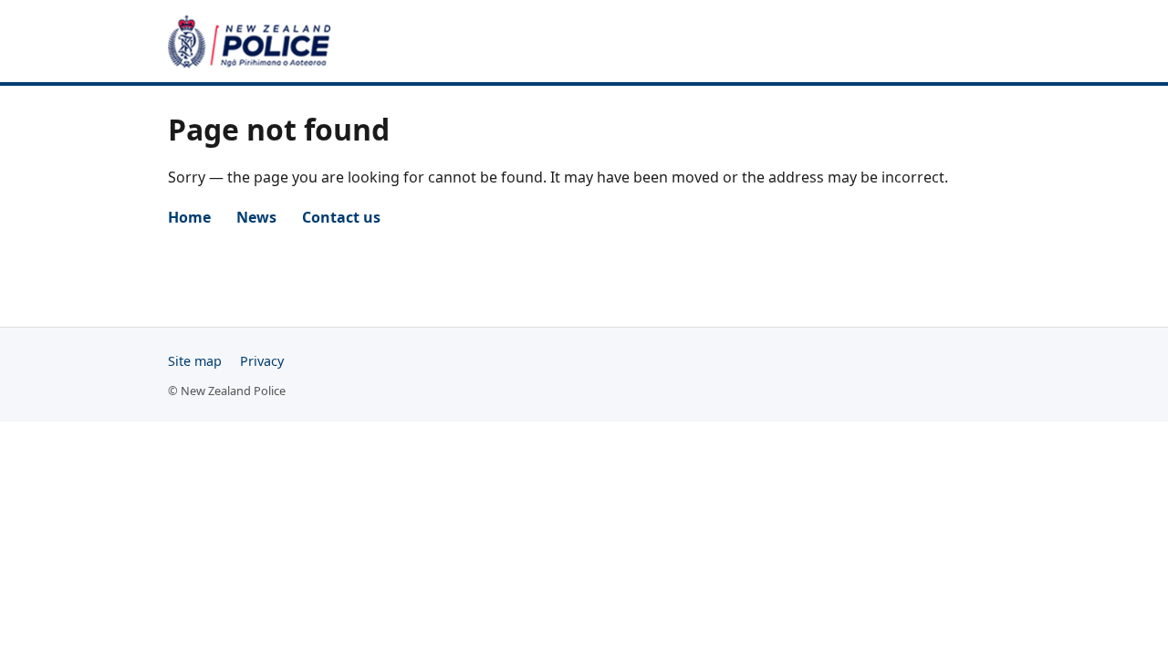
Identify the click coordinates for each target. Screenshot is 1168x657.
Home (189, 217)
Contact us (341, 217)
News (256, 217)
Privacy (262, 361)
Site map (195, 361)
